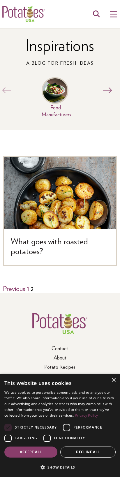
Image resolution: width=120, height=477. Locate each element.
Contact (60, 348)
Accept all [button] (31, 451)
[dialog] (60, 425)
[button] (60, 467)
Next (106, 90)
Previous (5, 90)
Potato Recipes (59, 366)
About (60, 357)
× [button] (113, 380)
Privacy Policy (86, 415)
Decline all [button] (88, 451)
